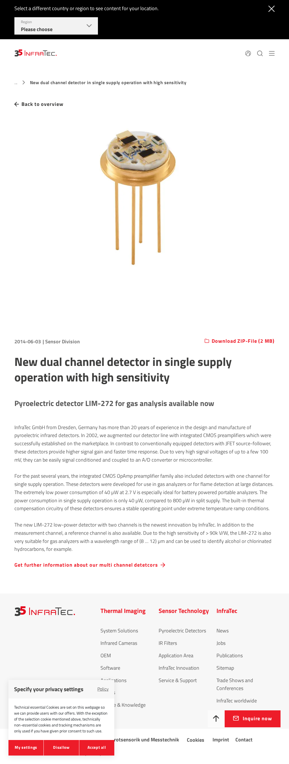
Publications (229, 655)
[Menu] (272, 52)
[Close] (270, 8)
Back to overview (42, 104)
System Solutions (119, 630)
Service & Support (178, 680)
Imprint (221, 739)
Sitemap (225, 668)
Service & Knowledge (123, 705)
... (15, 82)
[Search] (260, 52)
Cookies (195, 740)
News (222, 630)
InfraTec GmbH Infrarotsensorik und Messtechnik (125, 739)
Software (110, 668)
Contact (244, 739)
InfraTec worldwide (236, 700)
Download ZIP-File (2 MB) (243, 341)
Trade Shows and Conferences (234, 684)
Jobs (220, 643)
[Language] (248, 52)
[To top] (216, 718)
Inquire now (257, 718)
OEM (105, 655)
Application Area (176, 655)
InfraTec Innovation (179, 668)
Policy (103, 689)
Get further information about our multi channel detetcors (86, 565)
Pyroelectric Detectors (182, 630)
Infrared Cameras (118, 643)
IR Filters (168, 643)
